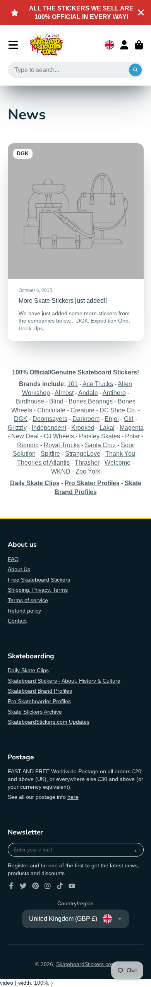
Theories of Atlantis (43, 462)
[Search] (135, 70)
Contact (17, 621)
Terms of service (28, 600)
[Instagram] (47, 885)
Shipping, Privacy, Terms (38, 590)
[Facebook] (11, 885)
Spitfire (50, 453)
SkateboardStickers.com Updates (48, 722)
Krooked (82, 427)
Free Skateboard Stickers (39, 580)
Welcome (117, 462)
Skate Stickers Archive (35, 712)
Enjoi (112, 418)
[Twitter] (23, 885)
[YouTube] (72, 885)
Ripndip (28, 444)
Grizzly (17, 427)
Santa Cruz (100, 444)
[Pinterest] (35, 885)
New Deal (25, 436)
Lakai (107, 427)
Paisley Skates (99, 436)
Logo (46, 45)
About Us (19, 569)
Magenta (132, 427)
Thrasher (87, 462)
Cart (139, 45)
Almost (64, 392)
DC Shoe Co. (118, 410)
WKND (60, 471)
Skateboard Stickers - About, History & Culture (64, 681)
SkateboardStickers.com (86, 964)
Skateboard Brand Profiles (40, 691)
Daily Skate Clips (28, 670)
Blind (56, 401)
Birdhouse (30, 401)
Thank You (120, 453)
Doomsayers (50, 418)
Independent (49, 427)
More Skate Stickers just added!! (76, 241)
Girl (129, 418)
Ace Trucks (97, 383)
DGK (20, 418)
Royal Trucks (62, 444)
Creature (82, 410)
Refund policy (24, 611)
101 (72, 383)
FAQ (13, 559)
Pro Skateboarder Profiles (39, 701)
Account (124, 45)
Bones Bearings (91, 401)
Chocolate (51, 410)
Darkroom (86, 418)
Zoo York (88, 471)
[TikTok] (60, 885)
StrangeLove (82, 453)
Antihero (114, 392)
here (73, 797)
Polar (132, 436)
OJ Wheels (59, 436)
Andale (88, 392)
